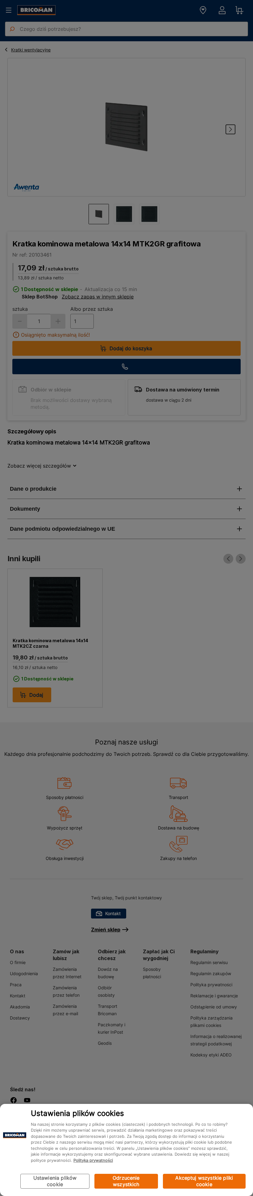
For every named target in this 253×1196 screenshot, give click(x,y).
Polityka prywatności (93, 1160)
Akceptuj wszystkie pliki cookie (204, 1181)
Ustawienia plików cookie (55, 1181)
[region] (126, 1150)
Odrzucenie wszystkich (126, 1181)
